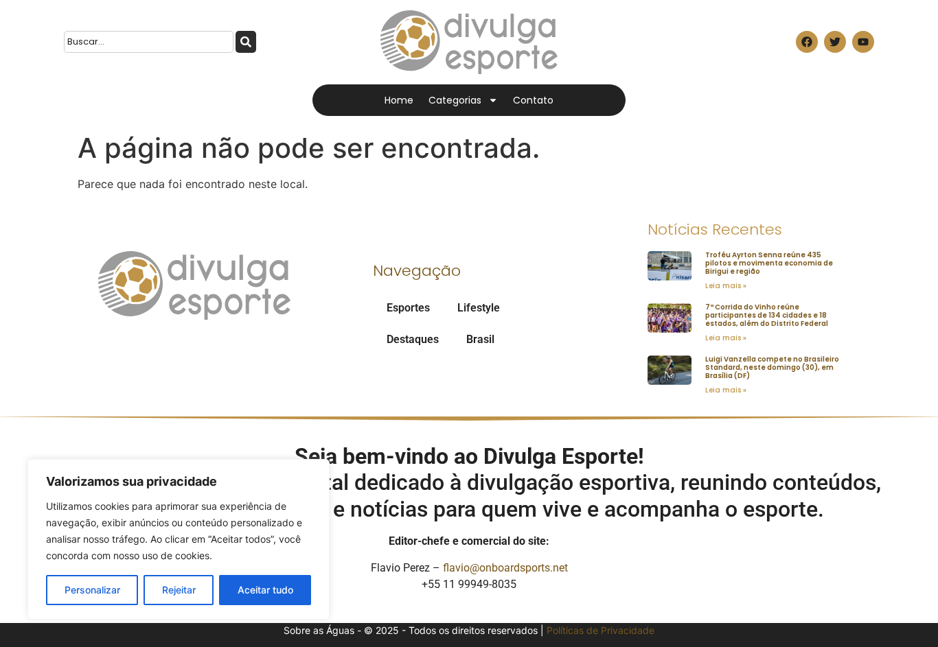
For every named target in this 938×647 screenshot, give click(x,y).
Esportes (408, 307)
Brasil (480, 339)
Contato (533, 100)
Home (399, 100)
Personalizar (92, 590)
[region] (178, 539)
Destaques (413, 339)
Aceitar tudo (265, 590)
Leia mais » (725, 286)
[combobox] (148, 42)
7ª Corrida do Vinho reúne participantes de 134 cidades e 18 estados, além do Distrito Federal (766, 315)
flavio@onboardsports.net (505, 567)
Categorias (454, 100)
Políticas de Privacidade (600, 630)
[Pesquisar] (246, 42)
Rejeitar (179, 590)
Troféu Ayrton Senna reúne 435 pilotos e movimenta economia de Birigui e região (769, 263)
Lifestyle (478, 307)
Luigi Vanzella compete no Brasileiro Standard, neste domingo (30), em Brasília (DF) (772, 367)
